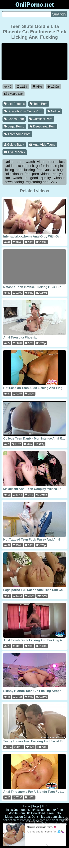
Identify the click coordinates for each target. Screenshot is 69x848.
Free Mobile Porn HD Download (35, 811)
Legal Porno (15, 126)
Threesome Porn (18, 134)
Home (25, 806)
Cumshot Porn (42, 119)
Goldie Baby (15, 144)
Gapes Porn (15, 119)
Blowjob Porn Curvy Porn (24, 111)
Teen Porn (40, 103)
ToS (45, 806)
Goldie (55, 111)
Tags (35, 806)
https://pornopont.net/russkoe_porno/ (31, 809)
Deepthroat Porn (44, 126)
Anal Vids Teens (43, 144)
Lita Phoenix (16, 103)
